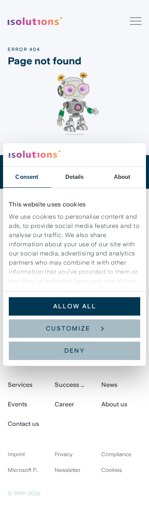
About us (114, 404)
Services (20, 384)
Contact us (23, 423)
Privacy (64, 454)
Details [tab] (74, 176)
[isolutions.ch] (69, 21)
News (109, 384)
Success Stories (75, 384)
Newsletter (68, 470)
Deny (74, 350)
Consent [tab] (26, 176)
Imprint (16, 454)
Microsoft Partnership (28, 470)
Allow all (74, 306)
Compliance (116, 454)
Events (17, 404)
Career (64, 404)
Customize (68, 328)
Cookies (111, 470)
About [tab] (122, 176)
